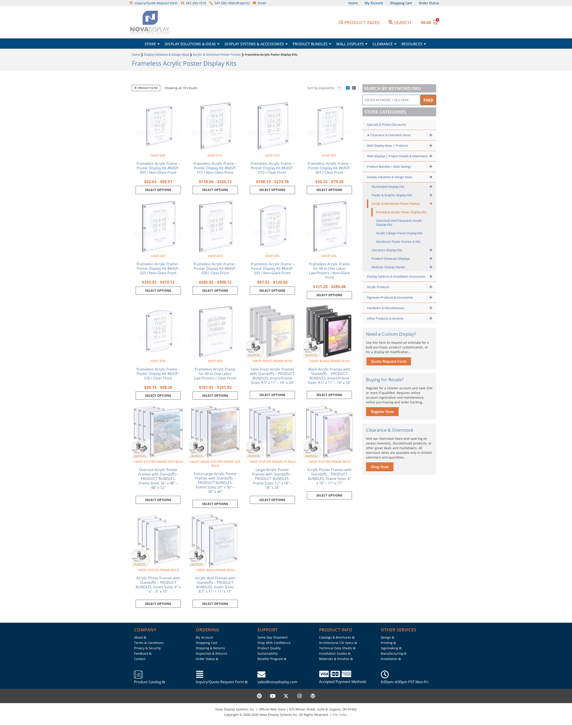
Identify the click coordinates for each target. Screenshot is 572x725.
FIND (428, 100)
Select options (158, 190)
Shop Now (380, 466)
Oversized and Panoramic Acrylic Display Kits (399, 222)
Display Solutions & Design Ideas (166, 54)
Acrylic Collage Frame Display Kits (399, 233)
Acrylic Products (378, 287)
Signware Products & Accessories (390, 297)
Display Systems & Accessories (254, 44)
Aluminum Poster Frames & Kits (398, 241)
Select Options (272, 395)
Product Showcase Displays (391, 258)
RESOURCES (412, 44)
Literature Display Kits (387, 250)
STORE (150, 44)
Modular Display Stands (388, 267)
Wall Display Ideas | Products (387, 145)
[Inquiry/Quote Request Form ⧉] (200, 675)
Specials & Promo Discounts (386, 124)
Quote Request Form (388, 361)
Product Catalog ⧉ (149, 681)
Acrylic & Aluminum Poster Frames (217, 54)
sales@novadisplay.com (277, 681)
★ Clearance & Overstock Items (389, 135)
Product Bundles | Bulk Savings (389, 166)
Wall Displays (350, 44)
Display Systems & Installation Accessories (396, 276)
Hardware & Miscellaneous (385, 308)
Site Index (339, 714)
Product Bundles (310, 44)
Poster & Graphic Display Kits (392, 195)
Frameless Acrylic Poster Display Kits (401, 212)
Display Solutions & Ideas (190, 44)
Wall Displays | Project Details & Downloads (397, 156)
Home (136, 54)
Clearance (382, 44)
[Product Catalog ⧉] (138, 675)
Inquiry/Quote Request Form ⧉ (221, 681)
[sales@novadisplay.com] (261, 675)
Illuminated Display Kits (388, 186)
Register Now (382, 411)
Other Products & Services (385, 318)
